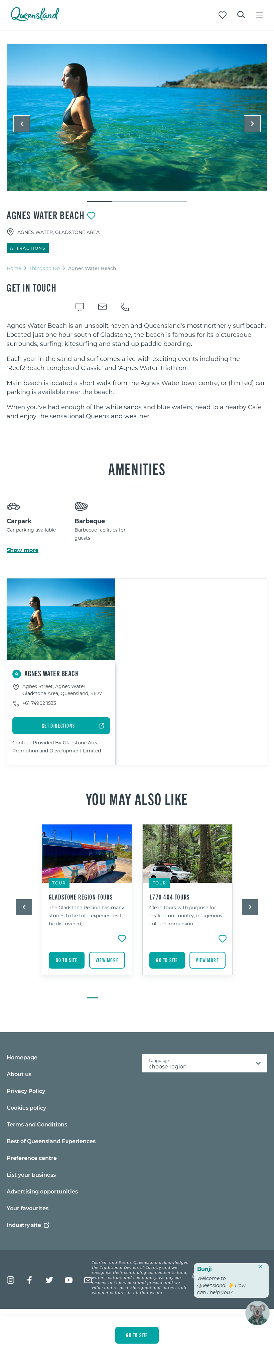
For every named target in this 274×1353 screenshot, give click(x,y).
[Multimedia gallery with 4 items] (137, 123)
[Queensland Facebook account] (30, 1280)
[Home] (35, 18)
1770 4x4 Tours (169, 897)
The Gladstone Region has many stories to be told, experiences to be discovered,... (87, 915)
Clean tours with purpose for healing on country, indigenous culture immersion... (185, 915)
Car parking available (31, 530)
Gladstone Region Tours (81, 897)
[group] (87, 908)
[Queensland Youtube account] (69, 1280)
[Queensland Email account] (88, 1280)
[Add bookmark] (91, 216)
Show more (22, 550)
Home (14, 268)
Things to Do (44, 268)
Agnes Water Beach (46, 214)
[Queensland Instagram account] (10, 1280)
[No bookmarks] (223, 15)
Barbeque (90, 521)
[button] (21, 123)
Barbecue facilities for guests (100, 534)
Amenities (136, 468)
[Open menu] (259, 15)
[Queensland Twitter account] (49, 1280)
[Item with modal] (137, 118)
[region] (137, 371)
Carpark (19, 521)
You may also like (137, 798)
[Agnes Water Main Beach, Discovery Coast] (137, 117)
